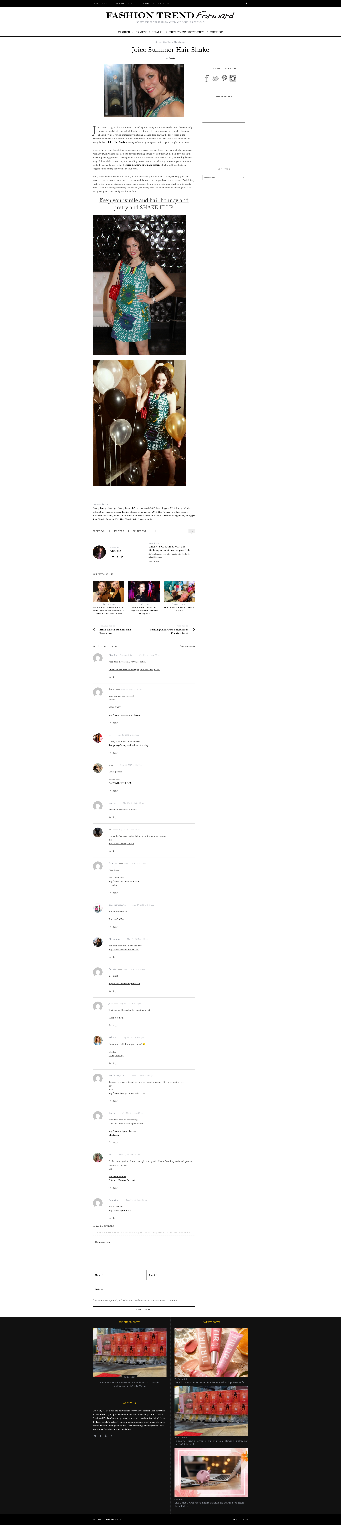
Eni (110, 1154)
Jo (110, 735)
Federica (113, 863)
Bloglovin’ (154, 669)
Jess (111, 1003)
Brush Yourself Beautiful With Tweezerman (115, 629)
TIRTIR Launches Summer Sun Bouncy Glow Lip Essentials (209, 1382)
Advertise (148, 3)
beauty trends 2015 (146, 508)
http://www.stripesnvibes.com (123, 1131)
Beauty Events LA (126, 508)
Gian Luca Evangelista (120, 655)
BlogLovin (114, 1134)
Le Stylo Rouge (116, 1055)
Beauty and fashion (129, 745)
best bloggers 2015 (165, 508)
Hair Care (167, 42)
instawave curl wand (102, 515)
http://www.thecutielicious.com (124, 881)
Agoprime (114, 1200)
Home (95, 3)
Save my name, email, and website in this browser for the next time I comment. (136, 1300)
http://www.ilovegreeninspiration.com (127, 1093)
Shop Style (133, 3)
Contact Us (163, 3)
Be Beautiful (129, 1377)
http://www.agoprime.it (120, 1210)
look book (118, 3)
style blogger (188, 515)
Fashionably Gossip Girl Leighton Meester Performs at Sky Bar (143, 610)
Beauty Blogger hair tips (104, 508)
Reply (115, 677)
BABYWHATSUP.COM (120, 783)
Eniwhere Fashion (117, 1176)
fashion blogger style (132, 511)
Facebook (144, 669)
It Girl (116, 515)
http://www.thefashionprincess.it (124, 983)
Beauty (159, 42)
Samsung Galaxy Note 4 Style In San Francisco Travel (169, 629)
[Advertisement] (223, 143)
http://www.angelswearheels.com (124, 715)
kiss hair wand (152, 515)
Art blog (144, 745)
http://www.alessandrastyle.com (124, 949)
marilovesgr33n (117, 1075)
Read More (154, 561)
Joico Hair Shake (135, 515)
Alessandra (114, 939)
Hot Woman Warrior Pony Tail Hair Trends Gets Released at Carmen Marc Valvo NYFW (108, 610)
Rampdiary (114, 745)
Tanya (112, 1113)
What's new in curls (142, 519)
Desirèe (113, 969)
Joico (123, 515)
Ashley (112, 1037)
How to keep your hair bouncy (172, 511)
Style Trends (99, 519)
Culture (178, 1499)
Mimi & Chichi (116, 1017)
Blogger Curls (183, 508)
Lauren (112, 803)
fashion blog (99, 511)
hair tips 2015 (150, 511)
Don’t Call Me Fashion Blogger (124, 669)
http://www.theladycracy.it (121, 843)
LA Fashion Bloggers (170, 515)
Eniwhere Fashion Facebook (122, 1180)
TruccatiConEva (117, 905)
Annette (172, 58)
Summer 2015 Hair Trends (119, 519)
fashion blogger (113, 511)
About (105, 3)
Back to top (238, 1519)
